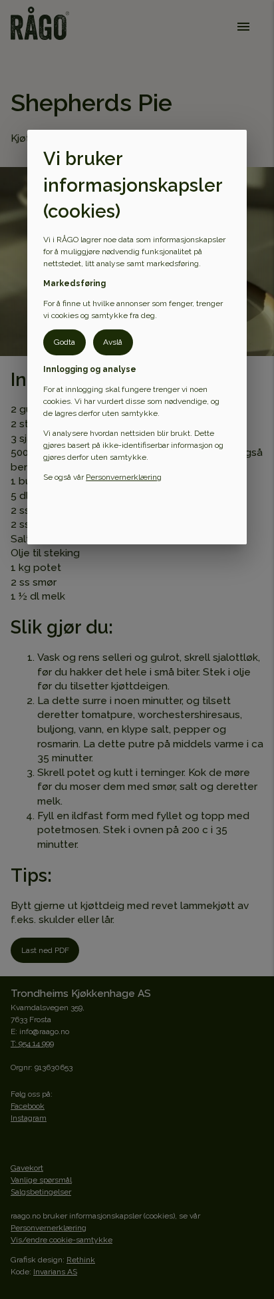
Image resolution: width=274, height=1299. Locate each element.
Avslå (112, 342)
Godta (64, 342)
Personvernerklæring (124, 477)
